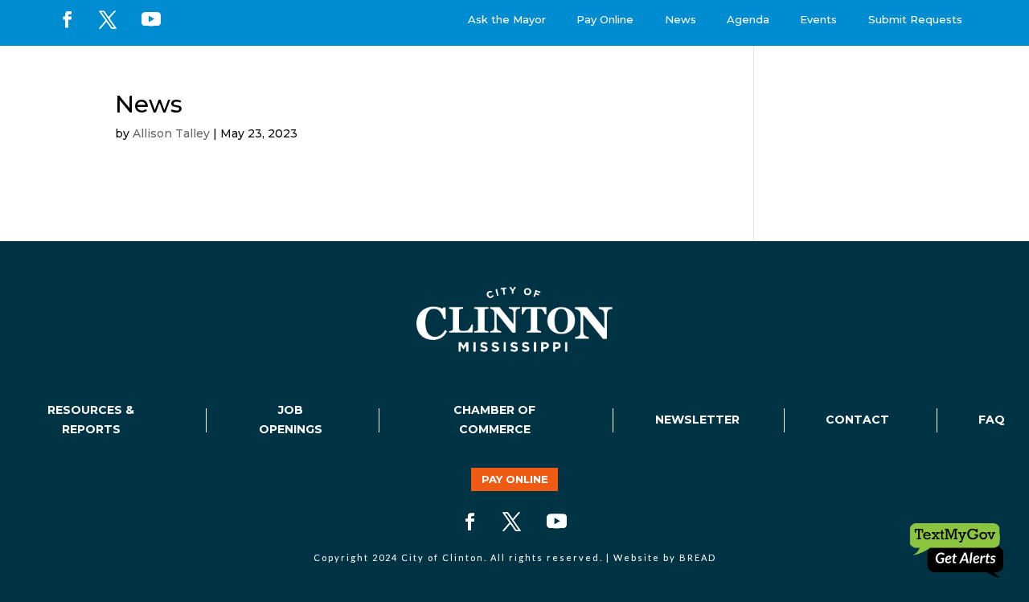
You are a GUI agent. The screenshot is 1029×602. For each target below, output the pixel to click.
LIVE (711, 75)
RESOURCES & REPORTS (90, 419)
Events (818, 19)
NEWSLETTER (697, 419)
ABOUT (526, 75)
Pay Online (604, 19)
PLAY (785, 75)
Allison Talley (171, 133)
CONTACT (857, 419)
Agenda (748, 19)
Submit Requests (915, 19)
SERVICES (622, 75)
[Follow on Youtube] (151, 19)
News (680, 19)
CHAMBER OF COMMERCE (494, 419)
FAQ (991, 419)
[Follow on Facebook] (67, 19)
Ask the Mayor (507, 19)
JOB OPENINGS (290, 419)
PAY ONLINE (515, 479)
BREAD (697, 557)
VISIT (861, 75)
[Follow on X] (107, 19)
